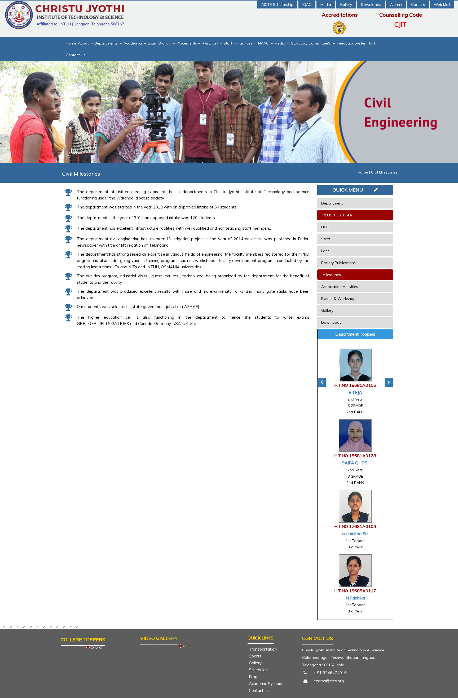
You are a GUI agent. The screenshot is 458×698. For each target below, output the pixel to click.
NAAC (264, 43)
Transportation (263, 649)
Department (332, 203)
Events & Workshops (339, 298)
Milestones (332, 274)
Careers (418, 4)
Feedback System (352, 43)
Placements (187, 43)
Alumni (396, 4)
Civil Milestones (384, 172)
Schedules (258, 669)
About (84, 43)
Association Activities (339, 286)
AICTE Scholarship (277, 4)
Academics (133, 43)
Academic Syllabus (266, 683)
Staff (228, 43)
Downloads (371, 4)
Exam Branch (160, 43)
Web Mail (442, 4)
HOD (325, 227)
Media (325, 4)
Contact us (259, 690)
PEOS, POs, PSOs (338, 215)
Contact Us (75, 54)
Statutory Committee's (311, 43)
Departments (106, 43)
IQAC (306, 4)
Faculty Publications (338, 262)
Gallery (346, 4)
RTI (372, 43)
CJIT (400, 24)
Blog (253, 676)
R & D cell (210, 43)
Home (71, 43)
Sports (255, 656)
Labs (325, 250)
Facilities (245, 43)
